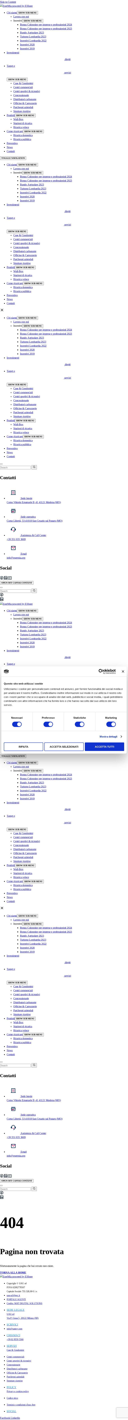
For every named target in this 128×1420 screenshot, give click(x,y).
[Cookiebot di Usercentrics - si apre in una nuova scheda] (101, 671)
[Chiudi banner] (123, 671)
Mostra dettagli (109, 736)
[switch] (48, 724)
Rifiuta (23, 746)
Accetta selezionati (64, 746)
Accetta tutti (104, 746)
